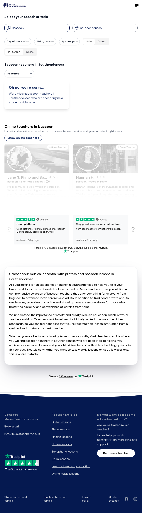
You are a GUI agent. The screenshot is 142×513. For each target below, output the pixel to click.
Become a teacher (116, 453)
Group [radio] (101, 41)
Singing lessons (62, 437)
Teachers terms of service (54, 498)
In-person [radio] (14, 51)
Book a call (11, 426)
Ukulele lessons (62, 444)
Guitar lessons (61, 422)
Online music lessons (65, 474)
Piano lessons (61, 429)
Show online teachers (23, 138)
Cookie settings (114, 498)
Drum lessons (61, 459)
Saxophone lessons (65, 451)
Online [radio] (30, 51)
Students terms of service (15, 498)
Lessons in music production (71, 466)
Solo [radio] (89, 41)
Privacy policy (86, 498)
